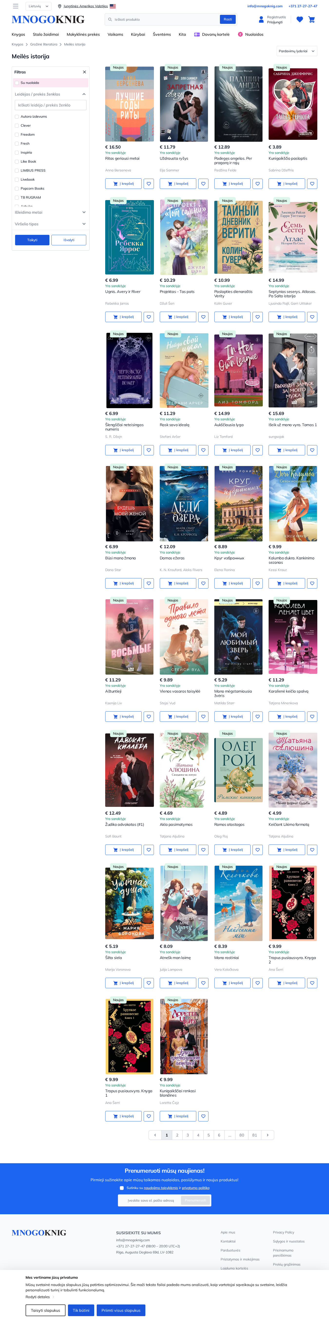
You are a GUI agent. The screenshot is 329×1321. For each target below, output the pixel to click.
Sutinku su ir (168, 1188)
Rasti (228, 19)
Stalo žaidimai (46, 34)
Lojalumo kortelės (234, 1268)
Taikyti (32, 240)
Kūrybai (138, 34)
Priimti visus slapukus (121, 1310)
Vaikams (115, 34)
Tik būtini (81, 1310)
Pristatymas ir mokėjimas (240, 1259)
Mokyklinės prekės (83, 34)
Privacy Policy (283, 1232)
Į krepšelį (127, 183)
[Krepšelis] (311, 19)
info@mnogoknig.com (265, 6)
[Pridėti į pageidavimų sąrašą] (149, 184)
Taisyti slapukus (45, 1310)
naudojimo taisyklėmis (161, 1188)
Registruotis (276, 17)
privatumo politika (195, 1188)
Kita (182, 34)
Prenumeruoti (195, 1200)
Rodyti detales (38, 1297)
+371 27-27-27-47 (303, 6)
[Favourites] (300, 19)
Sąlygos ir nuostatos (289, 1241)
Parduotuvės (230, 1250)
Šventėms (162, 34)
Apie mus (228, 1232)
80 (241, 1135)
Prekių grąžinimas (287, 1264)
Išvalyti (69, 240)
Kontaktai (228, 1241)
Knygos (18, 34)
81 (254, 1135)
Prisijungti (274, 22)
